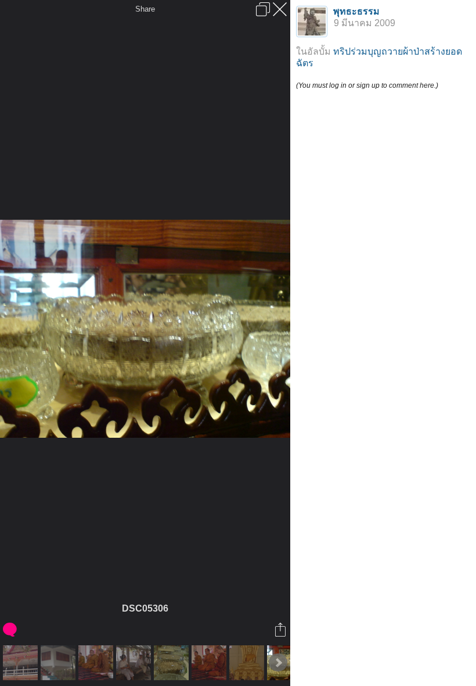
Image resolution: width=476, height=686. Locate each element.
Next (278, 662)
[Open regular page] (263, 9)
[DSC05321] (210, 662)
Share (145, 9)
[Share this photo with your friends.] (281, 629)
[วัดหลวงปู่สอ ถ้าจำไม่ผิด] (248, 662)
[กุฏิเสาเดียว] (59, 662)
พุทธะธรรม (356, 11)
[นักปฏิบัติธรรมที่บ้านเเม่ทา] (135, 662)
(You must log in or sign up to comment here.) (367, 85)
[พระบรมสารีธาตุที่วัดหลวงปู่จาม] (173, 662)
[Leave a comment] (10, 629)
